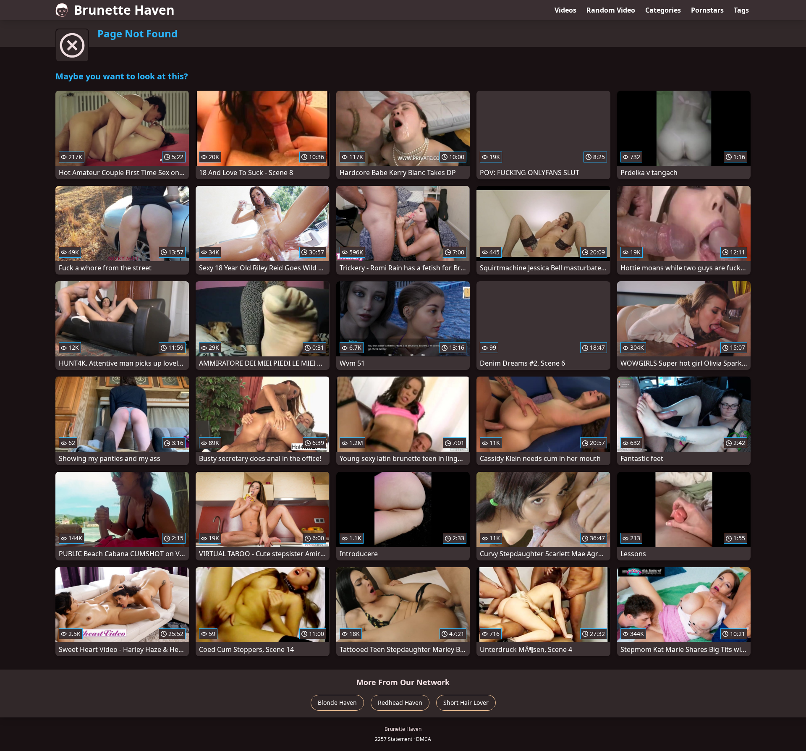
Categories (663, 10)
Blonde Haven (337, 703)
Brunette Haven (124, 9)
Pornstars (707, 10)
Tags (741, 10)
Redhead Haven (400, 703)
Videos (565, 10)
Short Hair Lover (466, 703)
